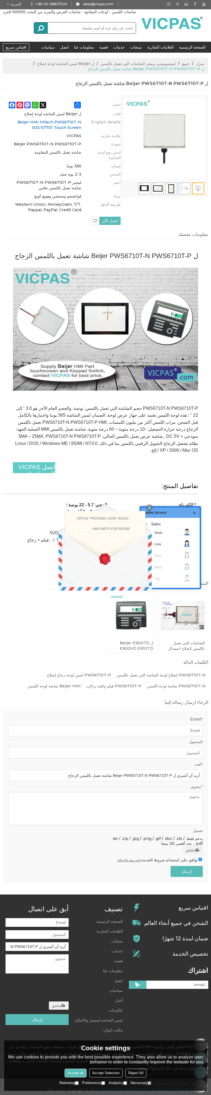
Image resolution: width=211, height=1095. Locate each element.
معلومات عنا (84, 47)
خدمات (119, 47)
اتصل (64, 47)
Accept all (76, 1073)
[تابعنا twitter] (177, 4)
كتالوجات (116, 1010)
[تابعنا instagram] (168, 4)
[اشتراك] (137, 985)
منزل (200, 63)
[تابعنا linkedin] (186, 4)
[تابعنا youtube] (203, 4)
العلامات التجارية (160, 47)
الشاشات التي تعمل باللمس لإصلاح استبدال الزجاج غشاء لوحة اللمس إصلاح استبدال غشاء (184, 645)
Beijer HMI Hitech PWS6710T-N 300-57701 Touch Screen (49, 125)
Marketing (67, 1083)
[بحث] (41, 27)
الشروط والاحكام (129, 860)
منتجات (136, 47)
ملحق (190, 850)
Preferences (91, 1083)
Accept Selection (106, 1073)
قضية (103, 47)
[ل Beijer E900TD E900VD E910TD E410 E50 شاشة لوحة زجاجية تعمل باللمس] (131, 615)
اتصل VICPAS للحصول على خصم (36, 474)
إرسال (187, 871)
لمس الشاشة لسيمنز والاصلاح (99, 1020)
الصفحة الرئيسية (192, 47)
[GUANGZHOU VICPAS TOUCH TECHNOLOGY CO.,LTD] (172, 23)
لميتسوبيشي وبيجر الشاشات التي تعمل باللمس (138, 63)
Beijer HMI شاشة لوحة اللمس (54, 686)
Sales (156, 524)
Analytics (116, 1083)
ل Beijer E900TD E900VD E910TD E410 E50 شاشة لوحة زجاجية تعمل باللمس (134, 645)
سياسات (48, 47)
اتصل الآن (110, 220)
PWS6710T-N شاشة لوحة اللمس (176, 686)
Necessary (139, 1083)
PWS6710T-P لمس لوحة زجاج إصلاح (79, 675)
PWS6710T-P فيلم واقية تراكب (113, 686)
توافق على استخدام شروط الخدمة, (157, 859)
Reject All (135, 1073)
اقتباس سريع (16, 47)
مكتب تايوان (113, 1030)
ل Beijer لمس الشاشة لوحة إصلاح (65, 63)
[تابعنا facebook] (195, 4)
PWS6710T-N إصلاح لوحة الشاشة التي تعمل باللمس (161, 675)
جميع (186, 63)
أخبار (119, 1000)
